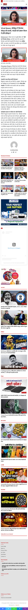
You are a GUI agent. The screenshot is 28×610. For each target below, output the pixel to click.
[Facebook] (14, 152)
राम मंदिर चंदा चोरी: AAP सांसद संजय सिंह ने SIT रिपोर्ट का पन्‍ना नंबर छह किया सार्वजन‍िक (21, 194)
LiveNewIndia (14, 150)
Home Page (3, 546)
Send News (3, 554)
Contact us (3, 556)
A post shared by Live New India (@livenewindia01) (14, 262)
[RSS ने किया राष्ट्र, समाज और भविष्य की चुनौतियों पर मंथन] (7, 188)
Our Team (3, 552)
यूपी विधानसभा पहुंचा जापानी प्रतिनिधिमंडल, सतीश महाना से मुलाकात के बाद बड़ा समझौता (19, 168)
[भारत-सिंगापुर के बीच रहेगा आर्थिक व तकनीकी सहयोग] (21, 175)
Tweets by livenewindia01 (6, 597)
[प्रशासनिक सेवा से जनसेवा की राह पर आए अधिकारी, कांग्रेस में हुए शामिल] (7, 162)
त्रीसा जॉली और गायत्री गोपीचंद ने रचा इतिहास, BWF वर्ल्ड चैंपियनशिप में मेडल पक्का (7, 181)
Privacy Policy (4, 550)
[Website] (12, 152)
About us (3, 548)
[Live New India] (7, 4)
